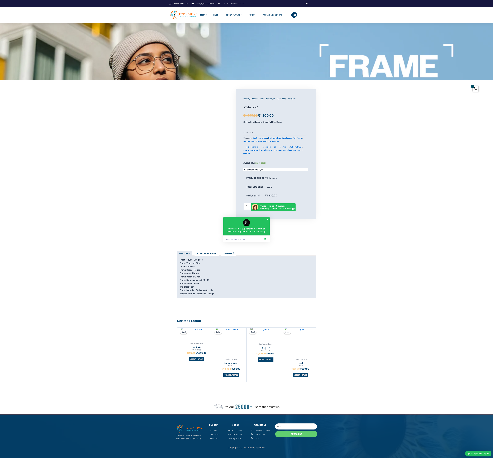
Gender (246, 141)
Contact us (260, 424)
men (245, 150)
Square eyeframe (263, 141)
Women (275, 141)
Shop (216, 15)
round (257, 150)
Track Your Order (233, 15)
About (252, 15)
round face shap (267, 150)
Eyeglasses (255, 99)
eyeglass (286, 147)
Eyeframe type (268, 99)
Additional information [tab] (206, 253)
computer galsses (273, 147)
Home (203, 15)
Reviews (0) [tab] (229, 253)
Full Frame (281, 99)
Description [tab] (184, 253)
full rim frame (296, 147)
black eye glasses (256, 147)
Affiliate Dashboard (272, 15)
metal (250, 150)
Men (253, 141)
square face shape (284, 150)
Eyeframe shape (260, 138)
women (246, 154)
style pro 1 (298, 150)
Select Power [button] (196, 358)
